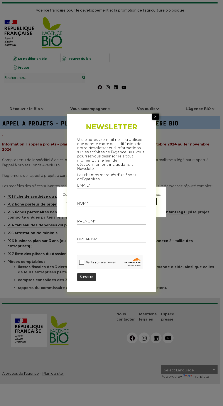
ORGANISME (88, 239)
